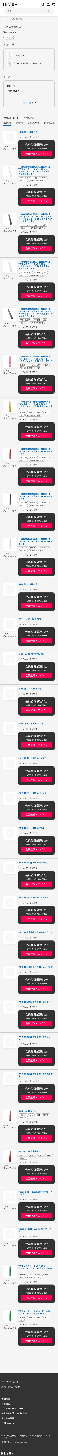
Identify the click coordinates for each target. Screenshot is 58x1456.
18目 (35, 177)
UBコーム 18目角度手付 (29, 1151)
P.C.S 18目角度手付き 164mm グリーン (35, 1038)
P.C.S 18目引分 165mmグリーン (33, 863)
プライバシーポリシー (12, 1408)
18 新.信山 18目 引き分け (29, 132)
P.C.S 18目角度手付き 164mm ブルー (35, 1002)
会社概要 (5, 1398)
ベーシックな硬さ (34, 365)
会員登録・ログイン (36, 153)
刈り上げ (23, 180)
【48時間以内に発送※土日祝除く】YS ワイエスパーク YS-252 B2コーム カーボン (35, 496)
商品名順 (7, 122)
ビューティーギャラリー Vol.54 (27, 63)
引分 (21, 368)
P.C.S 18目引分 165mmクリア (32, 758)
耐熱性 (45, 1114)
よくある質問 (7, 1418)
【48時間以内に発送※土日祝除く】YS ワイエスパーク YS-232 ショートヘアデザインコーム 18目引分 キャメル (35, 405)
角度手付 (36, 272)
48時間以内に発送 (36, 180)
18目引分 (11, 86)
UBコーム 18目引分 (27, 1111)
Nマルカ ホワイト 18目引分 (30, 723)
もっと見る (28, 102)
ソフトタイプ (25, 177)
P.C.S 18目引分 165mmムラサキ (33, 897)
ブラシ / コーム (20, 55)
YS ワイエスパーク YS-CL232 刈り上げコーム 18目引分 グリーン (35, 1312)
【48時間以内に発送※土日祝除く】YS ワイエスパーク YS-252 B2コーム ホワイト (35, 541)
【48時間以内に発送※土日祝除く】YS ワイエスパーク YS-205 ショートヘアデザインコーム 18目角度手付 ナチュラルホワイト (35, 265)
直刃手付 (43, 177)
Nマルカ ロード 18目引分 (29, 689)
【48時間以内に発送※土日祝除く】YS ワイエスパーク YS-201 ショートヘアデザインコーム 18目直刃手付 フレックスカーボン (35, 217)
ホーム (5, 19)
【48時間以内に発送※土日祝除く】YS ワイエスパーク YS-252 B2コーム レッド (35, 451)
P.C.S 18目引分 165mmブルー (32, 828)
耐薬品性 (23, 1117)
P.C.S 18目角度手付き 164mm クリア (35, 932)
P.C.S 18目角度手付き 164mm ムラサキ (35, 1075)
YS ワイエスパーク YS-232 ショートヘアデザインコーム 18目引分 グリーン (35, 1268)
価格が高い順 (49, 122)
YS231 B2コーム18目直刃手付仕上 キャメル (35, 1193)
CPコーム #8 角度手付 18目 (31, 654)
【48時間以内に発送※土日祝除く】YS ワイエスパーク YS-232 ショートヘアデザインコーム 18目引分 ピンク (35, 358)
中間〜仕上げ (13, 91)
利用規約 (5, 1403)
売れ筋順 (19, 122)
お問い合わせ (7, 1423)
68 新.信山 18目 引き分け (29, 584)
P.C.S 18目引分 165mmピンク (32, 793)
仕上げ (10, 95)
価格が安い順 (33, 122)
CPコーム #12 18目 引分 (29, 619)
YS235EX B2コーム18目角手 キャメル (34, 1230)
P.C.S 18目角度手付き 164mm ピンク (35, 967)
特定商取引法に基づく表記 (14, 1413)
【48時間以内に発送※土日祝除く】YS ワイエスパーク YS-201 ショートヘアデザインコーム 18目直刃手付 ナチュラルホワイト (35, 170)
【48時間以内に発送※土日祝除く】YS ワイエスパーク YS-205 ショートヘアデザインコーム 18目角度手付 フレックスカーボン (35, 312)
